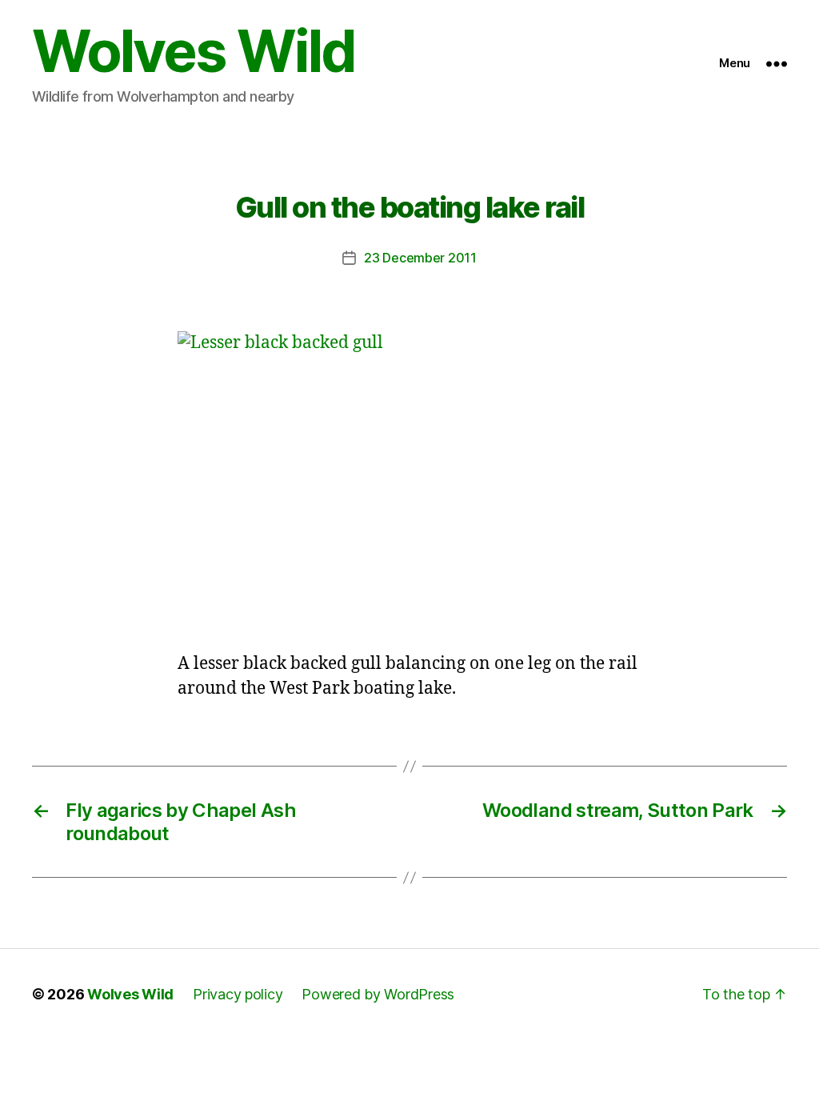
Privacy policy (237, 994)
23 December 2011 (420, 258)
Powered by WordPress (378, 994)
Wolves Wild (193, 51)
